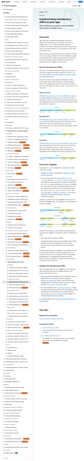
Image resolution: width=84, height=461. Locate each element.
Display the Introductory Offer (52, 266)
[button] (75, 2)
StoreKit (41, 12)
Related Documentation (48, 315)
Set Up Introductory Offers (51, 67)
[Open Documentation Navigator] (2, 6)
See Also (43, 310)
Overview (44, 37)
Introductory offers (46, 324)
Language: (74, 5)
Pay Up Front (44, 116)
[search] (14, 458)
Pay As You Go (45, 93)
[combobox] (15, 458)
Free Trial (42, 140)
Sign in (80, 1)
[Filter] (15, 458)
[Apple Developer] (6, 2)
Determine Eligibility (48, 164)
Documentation (10, 6)
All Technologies (7, 9)
